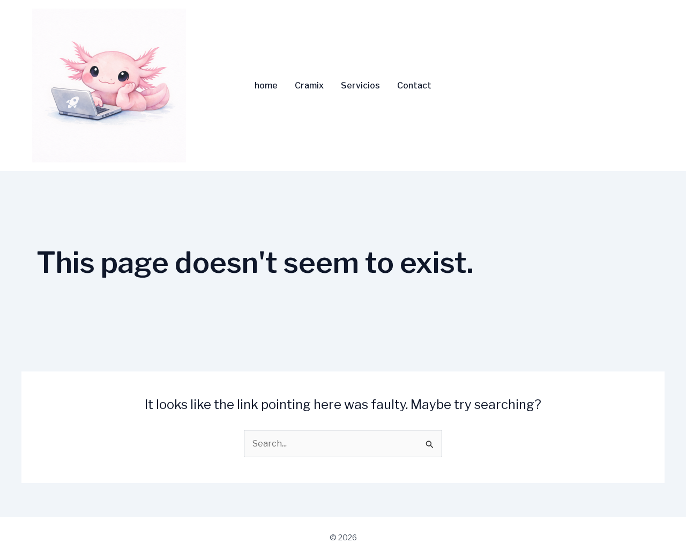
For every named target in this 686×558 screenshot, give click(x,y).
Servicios (360, 85)
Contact (414, 85)
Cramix (309, 85)
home (266, 85)
